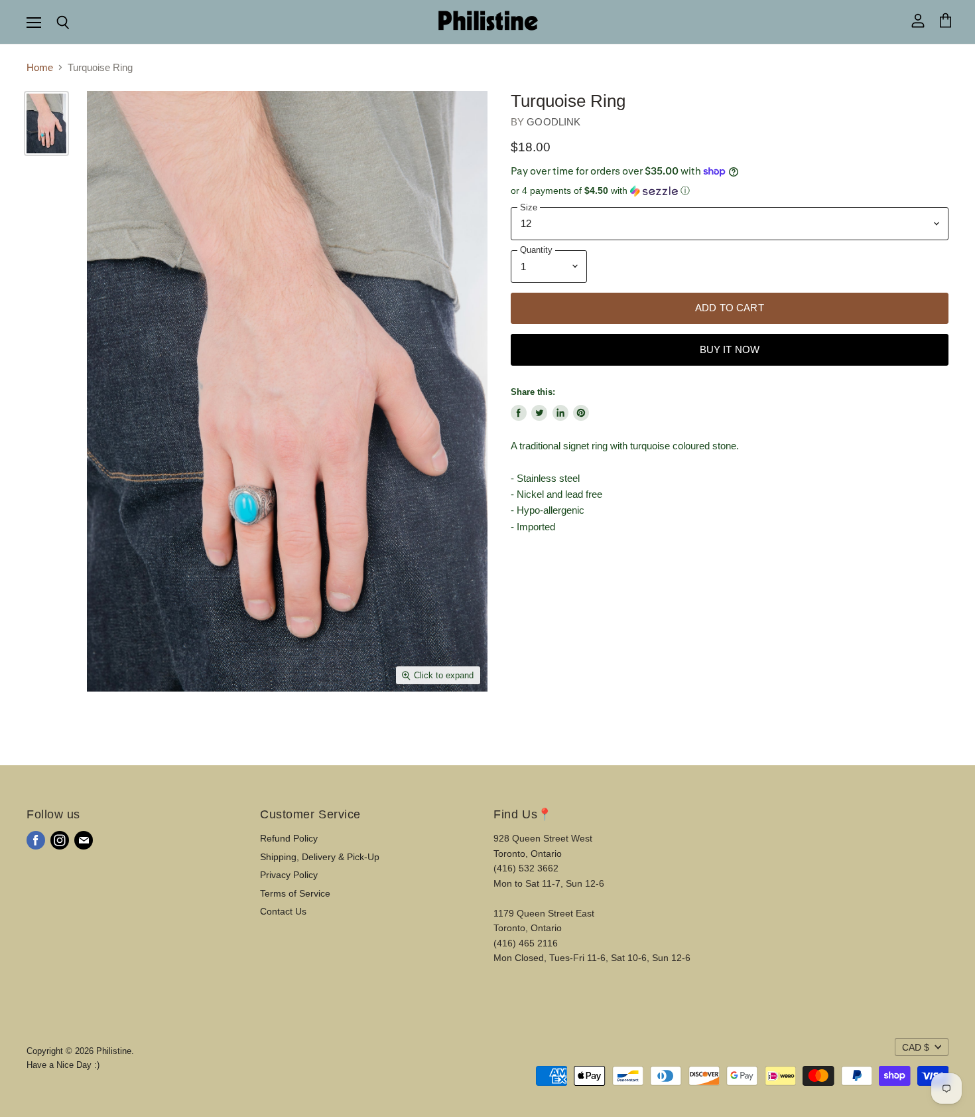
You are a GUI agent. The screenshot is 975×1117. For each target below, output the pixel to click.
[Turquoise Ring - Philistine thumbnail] (46, 123)
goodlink (553, 121)
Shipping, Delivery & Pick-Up (319, 857)
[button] (729, 191)
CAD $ (915, 1047)
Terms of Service (295, 893)
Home (40, 67)
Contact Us (283, 911)
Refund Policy (289, 838)
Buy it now (730, 349)
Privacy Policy (289, 874)
